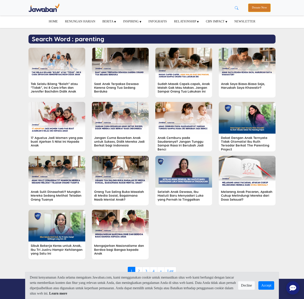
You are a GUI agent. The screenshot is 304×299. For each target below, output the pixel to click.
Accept (266, 285)
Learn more (58, 293)
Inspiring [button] (131, 21)
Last (170, 271)
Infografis (157, 21)
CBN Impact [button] (215, 21)
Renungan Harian (80, 21)
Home (53, 21)
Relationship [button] (185, 21)
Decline (246, 285)
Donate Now (259, 7)
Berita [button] (108, 21)
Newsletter (244, 21)
